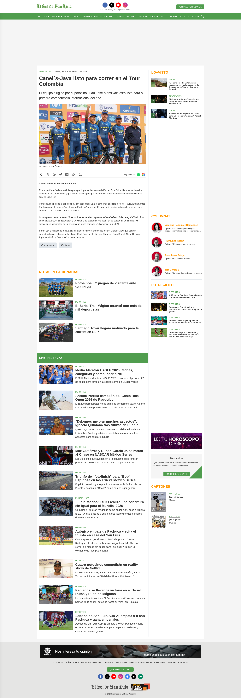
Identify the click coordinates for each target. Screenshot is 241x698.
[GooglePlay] (140, 676)
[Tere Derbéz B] (156, 271)
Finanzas (87, 16)
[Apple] (133, 676)
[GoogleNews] (127, 676)
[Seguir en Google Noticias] (143, 174)
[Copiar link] (73, 174)
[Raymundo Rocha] (156, 242)
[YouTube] (118, 5)
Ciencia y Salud (158, 16)
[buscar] (202, 16)
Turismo (172, 16)
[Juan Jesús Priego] (156, 256)
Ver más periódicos (190, 7)
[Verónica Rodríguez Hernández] (156, 227)
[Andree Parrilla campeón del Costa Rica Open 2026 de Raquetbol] (56, 402)
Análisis (98, 16)
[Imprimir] (80, 174)
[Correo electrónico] (67, 174)
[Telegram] (60, 174)
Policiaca (57, 16)
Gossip (120, 16)
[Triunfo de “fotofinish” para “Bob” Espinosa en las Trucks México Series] (56, 482)
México (67, 16)
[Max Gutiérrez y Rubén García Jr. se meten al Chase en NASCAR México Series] (56, 457)
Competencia (48, 245)
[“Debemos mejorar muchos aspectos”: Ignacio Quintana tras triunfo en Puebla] (56, 429)
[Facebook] (105, 5)
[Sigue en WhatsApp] (138, 174)
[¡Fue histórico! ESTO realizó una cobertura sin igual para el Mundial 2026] (56, 510)
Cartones (109, 16)
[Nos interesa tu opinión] (120, 651)
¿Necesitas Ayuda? (120, 669)
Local (47, 16)
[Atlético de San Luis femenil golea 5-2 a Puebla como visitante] (159, 295)
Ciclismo (65, 245)
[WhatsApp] (54, 174)
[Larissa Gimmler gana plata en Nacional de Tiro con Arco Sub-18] (159, 320)
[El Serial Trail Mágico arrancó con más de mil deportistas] (56, 310)
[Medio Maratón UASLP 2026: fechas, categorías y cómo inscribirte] (56, 376)
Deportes (184, 16)
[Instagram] (125, 5)
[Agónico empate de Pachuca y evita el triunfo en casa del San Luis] (56, 541)
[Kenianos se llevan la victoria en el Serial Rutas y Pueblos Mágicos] (56, 596)
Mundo (77, 16)
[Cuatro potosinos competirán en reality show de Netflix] (56, 570)
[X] (111, 5)
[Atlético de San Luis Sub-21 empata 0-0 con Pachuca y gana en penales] (56, 624)
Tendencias (142, 16)
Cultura (130, 16)
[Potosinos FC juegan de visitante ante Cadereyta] (56, 287)
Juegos (195, 16)
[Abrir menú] (39, 16)
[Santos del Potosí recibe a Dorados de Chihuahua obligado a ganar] (159, 308)
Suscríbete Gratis (176, 474)
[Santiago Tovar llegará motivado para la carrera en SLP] (56, 332)
